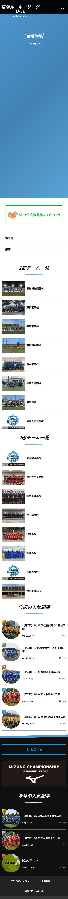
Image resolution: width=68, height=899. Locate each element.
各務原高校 (32, 572)
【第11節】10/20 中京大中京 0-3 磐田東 (43, 649)
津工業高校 (32, 515)
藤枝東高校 (32, 307)
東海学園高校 (33, 458)
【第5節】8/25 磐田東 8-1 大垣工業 (42, 815)
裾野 (7, 249)
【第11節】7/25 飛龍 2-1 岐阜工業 (41, 672)
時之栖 (9, 238)
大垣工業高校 (33, 591)
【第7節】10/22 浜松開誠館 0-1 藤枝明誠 (43, 627)
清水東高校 (32, 364)
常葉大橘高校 (33, 383)
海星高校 (31, 402)
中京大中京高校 (35, 477)
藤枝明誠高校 (33, 345)
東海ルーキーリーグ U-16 (20, 9)
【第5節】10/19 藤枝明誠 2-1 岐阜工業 (43, 716)
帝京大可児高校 (35, 421)
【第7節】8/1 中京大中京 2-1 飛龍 (41, 694)
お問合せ (36, 749)
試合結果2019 (30, 860)
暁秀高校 (31, 534)
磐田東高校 (32, 326)
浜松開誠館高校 (35, 288)
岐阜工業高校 (33, 496)
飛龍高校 (31, 553)
